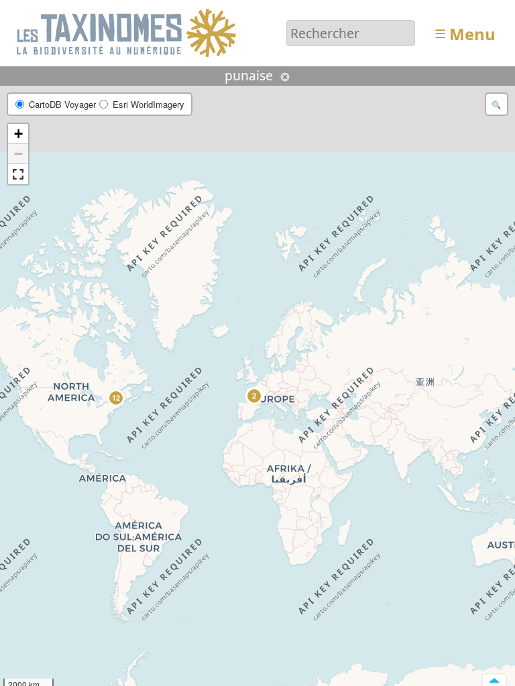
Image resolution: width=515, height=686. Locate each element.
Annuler (285, 77)
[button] (253, 395)
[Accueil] (128, 32)
